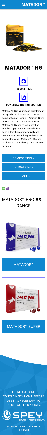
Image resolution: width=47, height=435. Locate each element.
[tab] (23, 158)
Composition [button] (23, 158)
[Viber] (7, 188)
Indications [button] (23, 167)
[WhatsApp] (3, 188)
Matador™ (33, 4)
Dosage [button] (22, 176)
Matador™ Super (23, 326)
